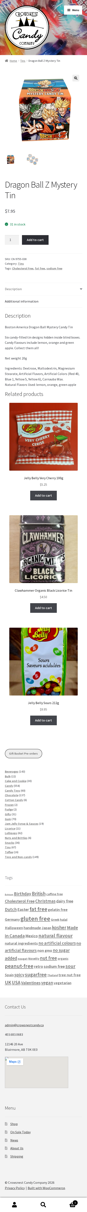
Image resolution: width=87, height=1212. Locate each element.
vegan (47, 982)
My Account (14, 1205)
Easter (23, 909)
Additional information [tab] (21, 301)
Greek (55, 919)
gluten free (35, 918)
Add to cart (35, 240)
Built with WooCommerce (46, 1188)
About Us (16, 1148)
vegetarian (62, 983)
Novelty (33, 959)
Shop (14, 1124)
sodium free (54, 268)
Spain (9, 975)
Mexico (31, 935)
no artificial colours (57, 943)
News (14, 1140)
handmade (32, 927)
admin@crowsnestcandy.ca (24, 1025)
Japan (46, 928)
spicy (19, 975)
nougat (23, 959)
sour (70, 966)
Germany (12, 919)
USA (16, 982)
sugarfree (36, 974)
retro (38, 966)
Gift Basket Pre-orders (23, 753)
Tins (22, 61)
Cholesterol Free (22, 268)
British (39, 893)
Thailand (52, 975)
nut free (48, 958)
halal (63, 919)
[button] (75, 78)
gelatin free (58, 909)
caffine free (54, 894)
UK (8, 982)
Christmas (45, 901)
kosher (59, 927)
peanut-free (19, 966)
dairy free (64, 901)
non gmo (44, 950)
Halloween (14, 927)
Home (13, 61)
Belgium (9, 894)
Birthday (22, 893)
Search (43, 1205)
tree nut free (69, 974)
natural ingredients (21, 943)
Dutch (11, 909)
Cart (67, 1201)
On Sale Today (20, 1132)
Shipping (16, 1156)
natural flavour (55, 935)
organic (63, 959)
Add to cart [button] (43, 495)
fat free (40, 268)
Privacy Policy (15, 1188)
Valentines (31, 982)
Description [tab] (13, 289)
